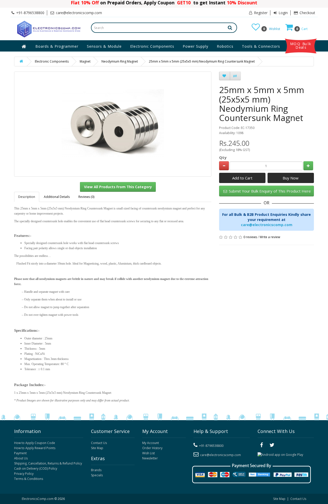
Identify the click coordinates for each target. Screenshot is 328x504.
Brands (96, 470)
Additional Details (57, 197)
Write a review (270, 237)
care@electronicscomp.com (266, 224)
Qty (223, 157)
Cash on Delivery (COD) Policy (35, 468)
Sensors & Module (104, 46)
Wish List (148, 453)
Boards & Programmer (56, 46)
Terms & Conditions (28, 479)
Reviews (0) (86, 197)
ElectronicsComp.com (38, 499)
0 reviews (250, 237)
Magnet (85, 61)
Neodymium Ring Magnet (119, 61)
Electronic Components (152, 46)
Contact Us (99, 443)
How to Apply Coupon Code (34, 443)
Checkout (307, 12)
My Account (150, 443)
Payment (20, 453)
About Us (21, 458)
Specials (97, 475)
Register (260, 12)
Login (283, 12)
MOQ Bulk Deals (301, 45)
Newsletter (150, 458)
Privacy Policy (24, 473)
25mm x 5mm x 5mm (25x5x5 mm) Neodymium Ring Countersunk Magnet (202, 61)
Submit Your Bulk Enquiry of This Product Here (269, 191)
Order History (152, 448)
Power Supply (195, 46)
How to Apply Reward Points (34, 448)
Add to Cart (242, 177)
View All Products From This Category (118, 187)
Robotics (225, 46)
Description (26, 197)
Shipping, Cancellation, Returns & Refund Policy (48, 463)
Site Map (97, 448)
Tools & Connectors (261, 46)
